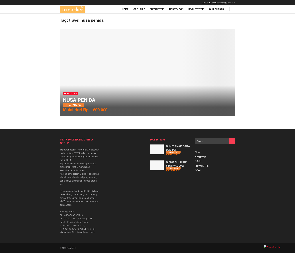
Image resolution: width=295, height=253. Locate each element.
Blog (197, 152)
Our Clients (216, 9)
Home (125, 9)
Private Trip (157, 9)
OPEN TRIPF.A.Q (200, 159)
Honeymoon (176, 9)
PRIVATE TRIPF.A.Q (202, 167)
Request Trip (196, 9)
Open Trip (139, 9)
